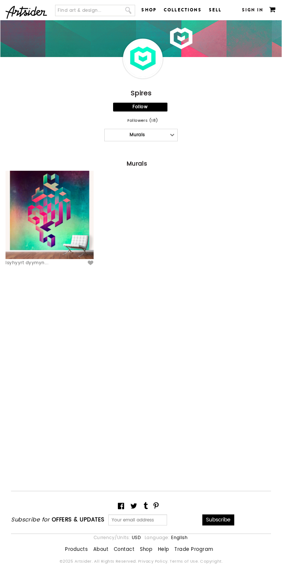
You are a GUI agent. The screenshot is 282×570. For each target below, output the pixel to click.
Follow (140, 106)
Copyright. (211, 561)
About (100, 550)
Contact (124, 550)
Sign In (253, 10)
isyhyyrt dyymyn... (27, 262)
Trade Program (193, 550)
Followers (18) (142, 120)
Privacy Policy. (154, 561)
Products (76, 550)
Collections (183, 10)
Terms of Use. (185, 561)
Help (163, 550)
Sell (215, 10)
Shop (148, 10)
